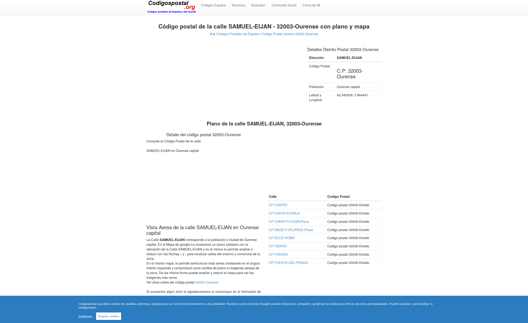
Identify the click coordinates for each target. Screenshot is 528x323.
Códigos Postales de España (237, 33)
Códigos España (213, 5)
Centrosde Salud (284, 5)
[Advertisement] (223, 72)
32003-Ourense (207, 282)
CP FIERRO (278, 246)
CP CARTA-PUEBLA (284, 213)
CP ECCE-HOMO (282, 237)
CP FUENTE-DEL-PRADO (288, 262)
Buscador (258, 5)
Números (238, 5)
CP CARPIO (278, 205)
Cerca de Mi (311, 5)
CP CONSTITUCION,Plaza (289, 221)
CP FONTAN (278, 254)
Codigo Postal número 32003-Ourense (290, 33)
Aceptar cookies (108, 316)
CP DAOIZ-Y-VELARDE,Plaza (291, 229)
